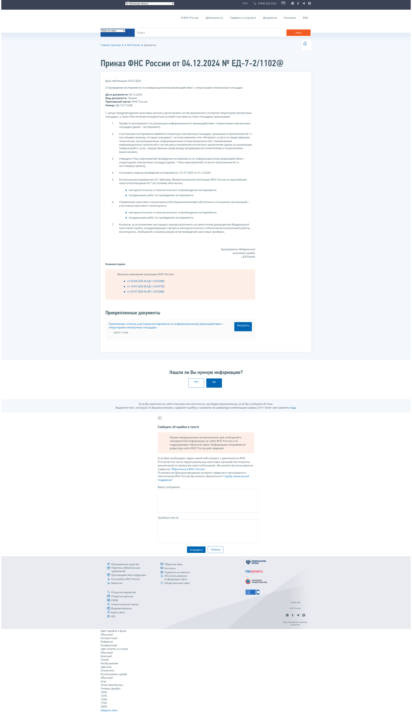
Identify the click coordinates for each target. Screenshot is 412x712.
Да (214, 381)
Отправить (196, 550)
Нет (196, 381)
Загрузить (243, 325)
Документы (270, 17)
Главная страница (111, 45)
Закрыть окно (109, 710)
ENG (305, 17)
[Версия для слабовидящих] (245, 3)
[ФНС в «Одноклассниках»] (298, 3)
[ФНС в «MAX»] (309, 3)
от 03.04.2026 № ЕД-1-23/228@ (145, 281)
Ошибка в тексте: (168, 517)
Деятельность (214, 17)
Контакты (290, 17)
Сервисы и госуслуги (243, 17)
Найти (298, 33)
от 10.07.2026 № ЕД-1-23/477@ (145, 286)
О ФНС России (190, 17)
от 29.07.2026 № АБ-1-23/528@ (145, 291)
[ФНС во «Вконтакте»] (292, 3)
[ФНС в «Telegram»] (303, 3)
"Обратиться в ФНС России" (188, 469)
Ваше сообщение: (169, 487)
